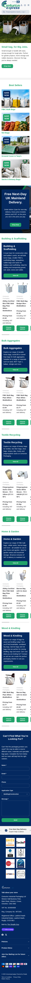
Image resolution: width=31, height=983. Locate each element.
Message (5, 799)
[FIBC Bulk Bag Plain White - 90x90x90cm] (9, 382)
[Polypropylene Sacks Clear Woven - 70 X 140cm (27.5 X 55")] (9, 474)
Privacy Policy (17, 977)
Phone (4, 782)
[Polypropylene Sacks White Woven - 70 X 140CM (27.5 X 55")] (22, 474)
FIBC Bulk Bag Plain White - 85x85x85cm (22, 397)
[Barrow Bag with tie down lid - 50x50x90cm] (22, 576)
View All (15, 275)
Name (3, 765)
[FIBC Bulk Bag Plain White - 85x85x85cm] (22, 382)
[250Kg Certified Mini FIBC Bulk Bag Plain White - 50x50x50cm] (9, 288)
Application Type (7, 790)
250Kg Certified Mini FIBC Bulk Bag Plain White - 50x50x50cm (8, 306)
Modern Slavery (6, 978)
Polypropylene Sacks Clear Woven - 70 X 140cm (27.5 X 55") (8, 492)
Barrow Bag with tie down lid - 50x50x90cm (22, 592)
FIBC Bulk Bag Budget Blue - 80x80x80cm (22, 303)
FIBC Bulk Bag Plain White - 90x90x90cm (8, 397)
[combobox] (15, 12)
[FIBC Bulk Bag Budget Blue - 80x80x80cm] (22, 288)
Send (15, 820)
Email (3, 773)
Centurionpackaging (11, 974)
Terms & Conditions (7, 977)
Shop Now (7, 66)
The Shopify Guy (13, 924)
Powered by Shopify (22, 974)
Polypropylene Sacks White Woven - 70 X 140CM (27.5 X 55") (22, 492)
